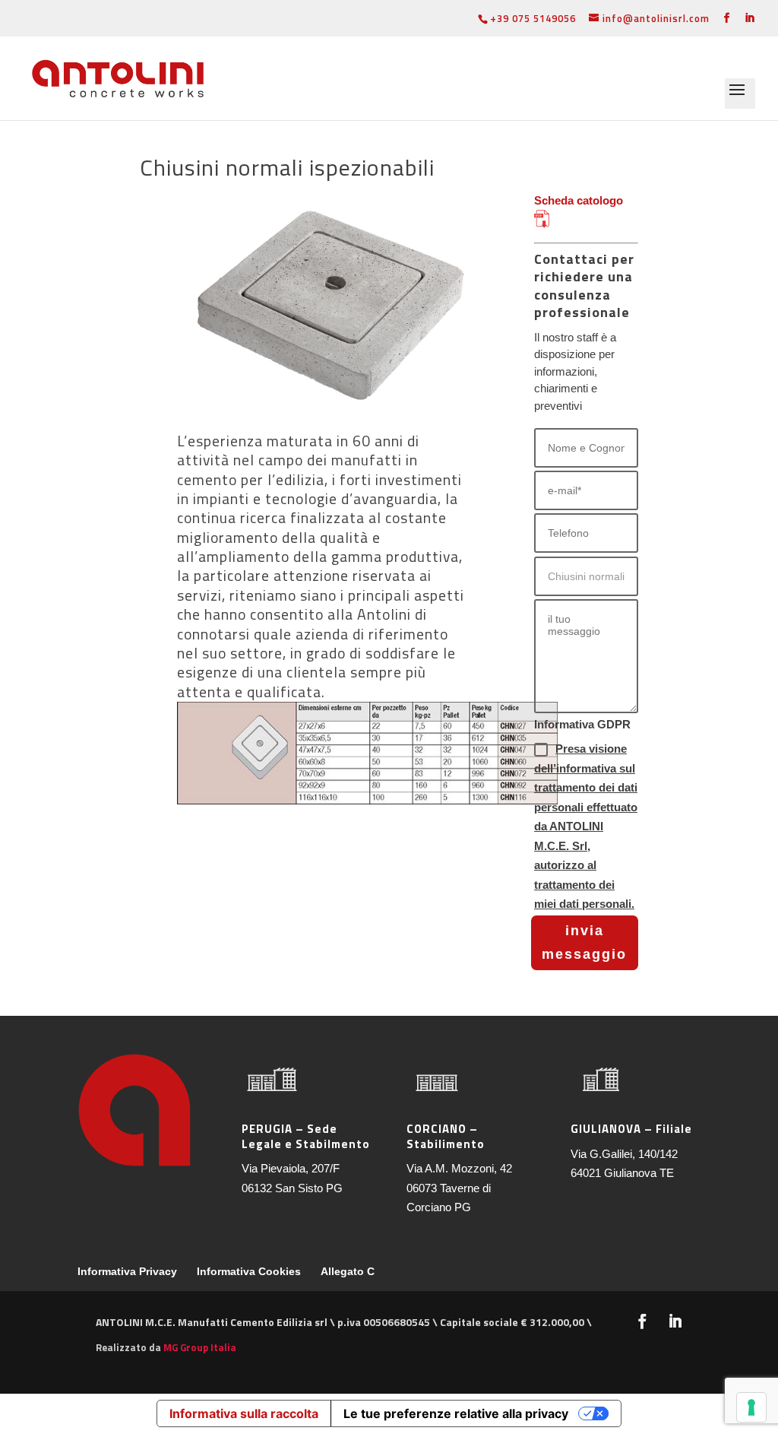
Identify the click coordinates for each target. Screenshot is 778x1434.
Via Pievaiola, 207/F (291, 1168)
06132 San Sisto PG (292, 1188)
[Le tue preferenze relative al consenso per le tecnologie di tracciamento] (751, 1407)
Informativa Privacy (127, 1271)
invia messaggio (584, 942)
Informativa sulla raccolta (243, 1413)
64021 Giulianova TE (622, 1172)
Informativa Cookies (249, 1271)
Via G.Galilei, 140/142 (624, 1153)
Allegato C (348, 1271)
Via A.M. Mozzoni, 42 (459, 1168)
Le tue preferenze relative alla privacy (455, 1413)
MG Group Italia (199, 1347)
